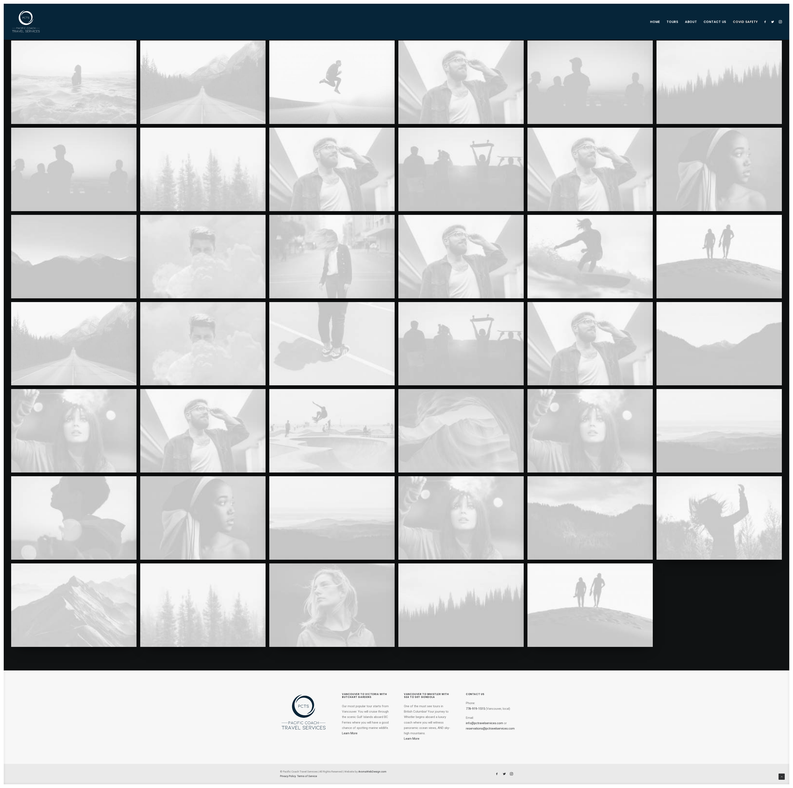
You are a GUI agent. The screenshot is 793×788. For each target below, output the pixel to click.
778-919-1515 (475, 709)
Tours (672, 22)
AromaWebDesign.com (372, 771)
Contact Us (715, 22)
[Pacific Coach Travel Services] (26, 21)
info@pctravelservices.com (484, 723)
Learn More (349, 733)
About (691, 22)
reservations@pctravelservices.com (490, 728)
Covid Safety (745, 22)
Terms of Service (307, 776)
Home (655, 22)
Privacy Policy (288, 776)
